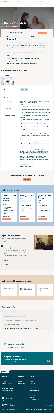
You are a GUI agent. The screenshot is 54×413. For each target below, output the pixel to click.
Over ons (32, 379)
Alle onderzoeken (5, 392)
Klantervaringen (21, 383)
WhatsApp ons (25, 347)
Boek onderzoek (43, 33)
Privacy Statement (28, 409)
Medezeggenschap (34, 399)
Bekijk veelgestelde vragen (47, 333)
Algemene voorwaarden (38, 409)
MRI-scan (3, 381)
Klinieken (32, 381)
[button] (15, 251)
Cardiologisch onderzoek (6, 383)
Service (20, 379)
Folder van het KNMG (24, 164)
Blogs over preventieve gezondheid (38, 385)
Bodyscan (3, 379)
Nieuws (31, 388)
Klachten (32, 397)
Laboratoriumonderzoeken (7, 390)
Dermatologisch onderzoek (7, 388)
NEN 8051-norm (33, 157)
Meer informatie (5, 216)
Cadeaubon (20, 388)
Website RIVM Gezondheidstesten (26, 166)
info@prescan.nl (13, 347)
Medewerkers (33, 392)
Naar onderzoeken (5, 10)
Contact (20, 381)
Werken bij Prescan (34, 395)
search (40, 5)
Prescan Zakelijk (21, 385)
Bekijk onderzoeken (48, 4)
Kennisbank (32, 383)
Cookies (45, 409)
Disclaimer (51, 409)
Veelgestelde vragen (34, 390)
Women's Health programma (7, 386)
